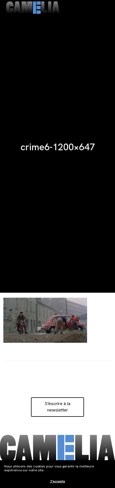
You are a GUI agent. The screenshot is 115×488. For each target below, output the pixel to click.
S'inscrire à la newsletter (57, 407)
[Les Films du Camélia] (33, 7)
